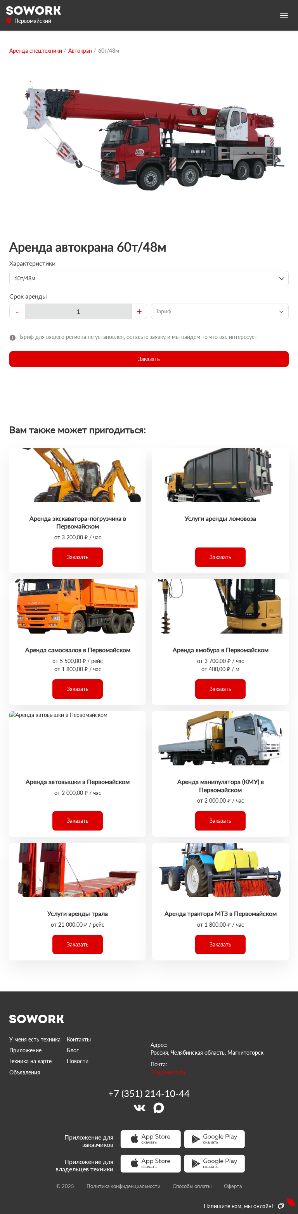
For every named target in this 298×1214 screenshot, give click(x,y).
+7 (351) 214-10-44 (149, 1093)
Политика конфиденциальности (123, 1186)
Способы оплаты (192, 1186)
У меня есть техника (35, 1039)
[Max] (158, 1107)
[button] (149, 359)
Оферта (233, 1186)
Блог (73, 1050)
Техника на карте (30, 1061)
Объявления (24, 1072)
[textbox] (78, 311)
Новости (77, 1061)
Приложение (25, 1050)
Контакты (79, 1039)
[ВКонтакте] (139, 1107)
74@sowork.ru (168, 1072)
